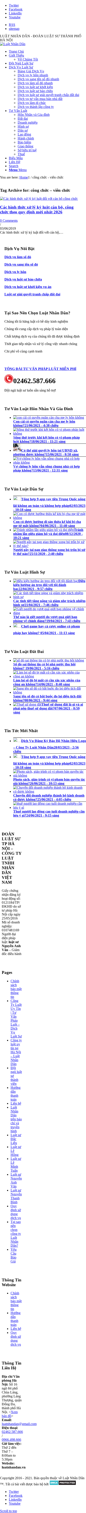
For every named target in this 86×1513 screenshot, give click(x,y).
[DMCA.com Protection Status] (62, 1484)
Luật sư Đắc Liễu (16, 1139)
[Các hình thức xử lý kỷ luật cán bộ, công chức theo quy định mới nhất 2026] (39, 198)
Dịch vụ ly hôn (15, 272)
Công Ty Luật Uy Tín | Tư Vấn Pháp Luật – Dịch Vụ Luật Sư (16, 1018)
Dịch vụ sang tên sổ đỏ (21, 264)
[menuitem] (47, 25)
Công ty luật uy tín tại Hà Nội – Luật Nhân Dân (16, 1052)
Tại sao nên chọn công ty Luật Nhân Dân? (16, 1233)
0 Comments (9, 220)
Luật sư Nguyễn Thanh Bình (16, 1196)
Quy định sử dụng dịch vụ (16, 1212)
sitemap (14, 28)
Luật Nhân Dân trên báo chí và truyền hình (16, 1119)
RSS (12, 25)
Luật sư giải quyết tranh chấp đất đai (32, 294)
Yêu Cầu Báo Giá (14, 1255)
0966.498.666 (11, 1439)
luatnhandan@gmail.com (19, 1424)
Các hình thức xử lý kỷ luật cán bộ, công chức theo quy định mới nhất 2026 (37, 209)
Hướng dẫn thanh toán (16, 1093)
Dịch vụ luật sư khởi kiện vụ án (27, 287)
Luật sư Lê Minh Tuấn (16, 1164)
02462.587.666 (12, 1432)
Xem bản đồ (10, 1414)
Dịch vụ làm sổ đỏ (17, 257)
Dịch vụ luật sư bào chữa (23, 279)
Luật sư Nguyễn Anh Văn (16, 1180)
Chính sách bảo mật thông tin (16, 989)
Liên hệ (16, 1103)
